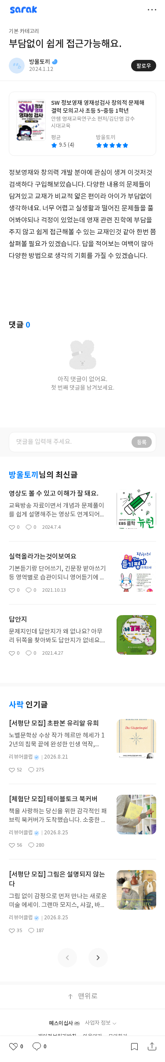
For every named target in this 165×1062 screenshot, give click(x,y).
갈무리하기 (134, 1046)
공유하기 (151, 1046)
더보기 (151, 9)
